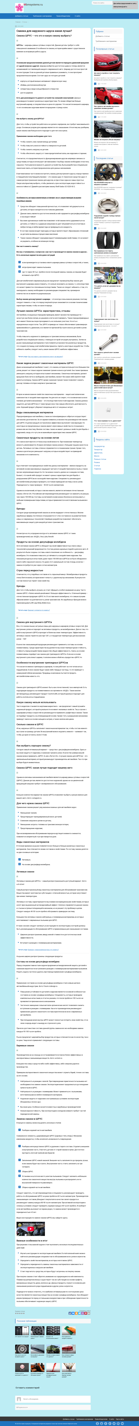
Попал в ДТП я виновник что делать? (21, 1374)
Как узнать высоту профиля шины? (20, 1355)
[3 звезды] (20, 1313)
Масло (96, 456)
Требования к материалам (42, 16)
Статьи (97, 466)
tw (114, 1423)
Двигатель (98, 453)
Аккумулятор (99, 446)
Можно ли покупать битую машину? (107, 139)
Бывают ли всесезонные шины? (52, 1337)
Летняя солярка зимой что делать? (53, 1355)
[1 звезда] (16, 1313)
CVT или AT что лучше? (22, 1336)
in (118, 1423)
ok (97, 1423)
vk (122, 1423)
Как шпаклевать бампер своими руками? (66, 1375)
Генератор (98, 450)
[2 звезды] (18, 1313)
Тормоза (97, 469)
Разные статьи (100, 459)
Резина (97, 462)
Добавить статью (21, 16)
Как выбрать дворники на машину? (37, 1355)
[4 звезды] (22, 1313)
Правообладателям (63, 16)
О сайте (77, 16)
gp (109, 1423)
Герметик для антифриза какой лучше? (51, 1375)
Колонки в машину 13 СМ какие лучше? (37, 1374)
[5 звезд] (24, 1313)
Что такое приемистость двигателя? (107, 421)
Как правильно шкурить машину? (67, 1337)
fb (105, 1423)
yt (101, 1423)
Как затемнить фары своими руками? (68, 1355)
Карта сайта (120, 1419)
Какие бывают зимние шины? (37, 1337)
